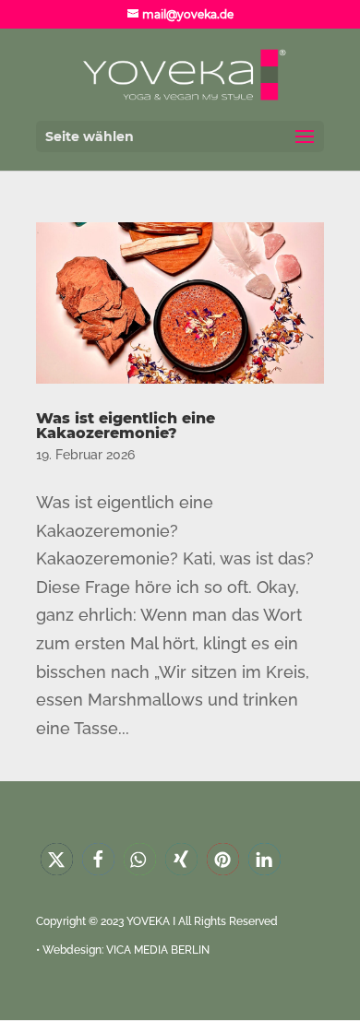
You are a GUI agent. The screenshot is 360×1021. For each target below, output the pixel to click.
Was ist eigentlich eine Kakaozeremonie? (125, 426)
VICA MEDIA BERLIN (158, 950)
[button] (57, 859)
